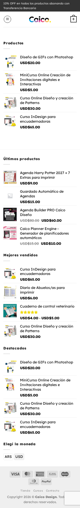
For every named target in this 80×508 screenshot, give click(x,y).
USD (19, 456)
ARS (8, 456)
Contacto (53, 490)
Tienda (25, 490)
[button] (7, 19)
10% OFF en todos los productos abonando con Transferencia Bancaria (36, 6)
